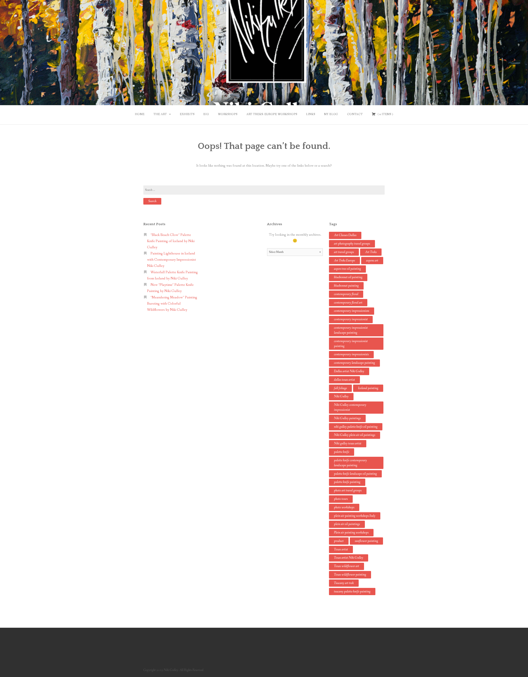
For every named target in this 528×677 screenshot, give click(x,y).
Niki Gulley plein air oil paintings (354, 435)
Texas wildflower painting (350, 574)
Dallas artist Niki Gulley (349, 371)
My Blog (331, 114)
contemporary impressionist (351, 319)
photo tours (341, 499)
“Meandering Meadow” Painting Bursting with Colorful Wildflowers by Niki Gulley (172, 303)
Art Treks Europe (344, 260)
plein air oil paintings (347, 524)
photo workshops (344, 507)
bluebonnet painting (346, 286)
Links (310, 114)
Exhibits (187, 114)
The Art (160, 114)
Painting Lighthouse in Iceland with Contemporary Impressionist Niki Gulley (171, 259)
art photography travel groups (352, 243)
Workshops (227, 114)
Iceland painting (368, 388)
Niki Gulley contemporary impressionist (350, 407)
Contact (355, 114)
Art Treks (371, 252)
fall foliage (340, 388)
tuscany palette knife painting (352, 591)
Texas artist (341, 549)
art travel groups (344, 252)
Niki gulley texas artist (347, 443)
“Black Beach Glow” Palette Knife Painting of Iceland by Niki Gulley (170, 241)
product (339, 541)
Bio (206, 114)
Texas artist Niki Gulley (348, 558)
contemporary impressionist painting (351, 343)
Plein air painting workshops (351, 532)
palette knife (341, 452)
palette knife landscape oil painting (355, 474)
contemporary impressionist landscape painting (351, 330)
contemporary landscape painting (354, 363)
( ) (385, 114)
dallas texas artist (344, 380)
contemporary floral (346, 294)
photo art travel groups (348, 490)
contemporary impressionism (351, 311)
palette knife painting (347, 482)
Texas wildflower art (346, 566)
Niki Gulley (341, 396)
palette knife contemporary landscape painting (350, 462)
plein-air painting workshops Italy (354, 516)
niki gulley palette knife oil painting (355, 427)
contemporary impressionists (351, 354)
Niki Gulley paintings (347, 418)
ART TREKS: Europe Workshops (271, 114)
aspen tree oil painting (347, 269)
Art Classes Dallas (345, 235)
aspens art (372, 260)
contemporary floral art (348, 302)
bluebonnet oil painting (348, 277)
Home (139, 114)
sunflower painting (366, 541)
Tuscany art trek (344, 583)
